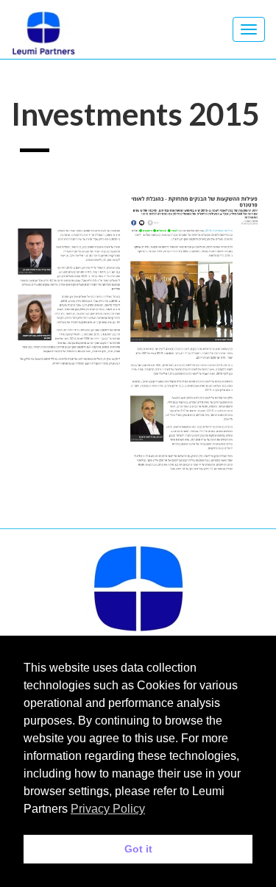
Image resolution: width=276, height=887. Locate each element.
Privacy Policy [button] (108, 808)
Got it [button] (138, 849)
